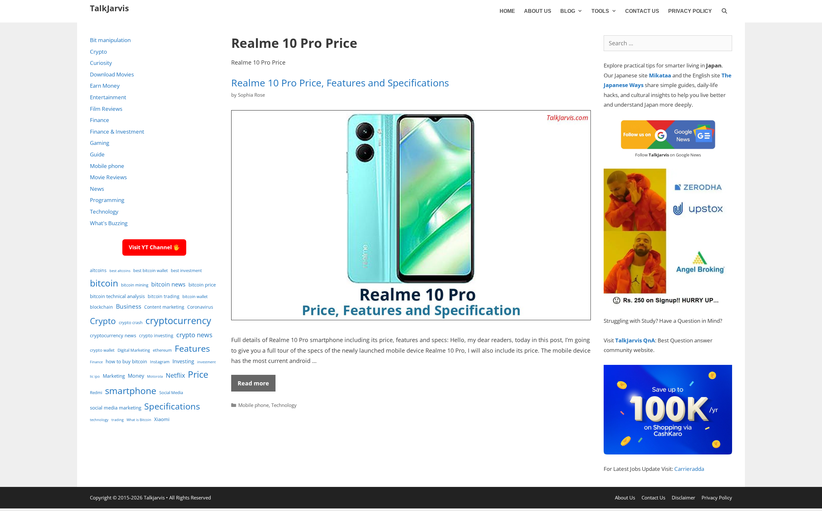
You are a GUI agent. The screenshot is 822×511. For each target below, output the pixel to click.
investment (206, 362)
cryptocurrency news (113, 335)
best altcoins (119, 271)
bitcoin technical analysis (117, 296)
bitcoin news (168, 284)
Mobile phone (253, 405)
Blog (567, 11)
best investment (186, 270)
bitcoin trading (163, 296)
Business (128, 306)
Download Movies (112, 74)
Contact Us (642, 11)
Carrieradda (689, 468)
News (97, 188)
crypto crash (131, 322)
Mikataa (660, 75)
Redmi (96, 392)
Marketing (114, 376)
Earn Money (105, 85)
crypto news (194, 334)
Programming (107, 200)
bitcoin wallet (195, 296)
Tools (600, 11)
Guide (97, 154)
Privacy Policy (690, 11)
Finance (99, 120)
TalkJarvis (109, 8)
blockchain (101, 307)
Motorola (155, 376)
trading (117, 420)
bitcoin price (202, 284)
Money (136, 375)
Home (507, 11)
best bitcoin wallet (150, 270)
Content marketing (164, 307)
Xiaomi (162, 419)
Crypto (98, 51)
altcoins (98, 270)
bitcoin (104, 283)
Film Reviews (106, 108)
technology (99, 420)
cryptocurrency (178, 320)
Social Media (171, 392)
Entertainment (108, 97)
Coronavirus (200, 307)
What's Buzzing (108, 223)
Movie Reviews (108, 177)
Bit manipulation (110, 40)
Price (198, 374)
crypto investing (156, 335)
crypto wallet (102, 350)
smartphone (130, 390)
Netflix (175, 375)
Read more (253, 383)
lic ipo (95, 376)
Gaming (99, 142)
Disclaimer (683, 497)
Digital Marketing (134, 350)
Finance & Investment (117, 131)
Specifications (172, 406)
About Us (537, 11)
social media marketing (115, 407)
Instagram (160, 362)
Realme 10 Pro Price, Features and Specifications (340, 82)
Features (192, 348)
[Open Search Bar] (724, 11)
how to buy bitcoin (126, 361)
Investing (183, 361)
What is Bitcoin (139, 420)
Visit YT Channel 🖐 (154, 247)
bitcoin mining (134, 285)
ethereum (162, 350)
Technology (284, 405)
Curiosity (101, 62)
